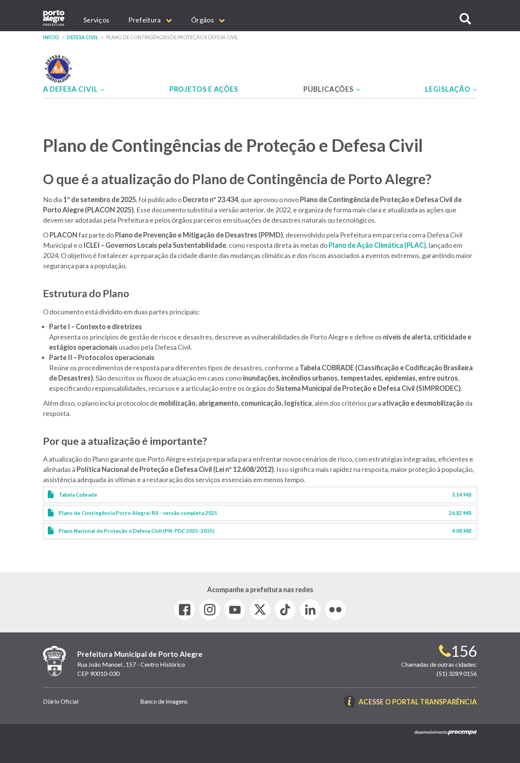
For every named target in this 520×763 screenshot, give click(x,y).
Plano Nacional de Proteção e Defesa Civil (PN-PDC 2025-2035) (136, 531)
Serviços (96, 20)
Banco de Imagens (164, 701)
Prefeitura (145, 20)
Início (51, 37)
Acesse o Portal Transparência (418, 702)
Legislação (448, 89)
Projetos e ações (203, 89)
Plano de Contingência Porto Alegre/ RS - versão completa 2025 (138, 513)
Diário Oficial (60, 701)
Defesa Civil (82, 37)
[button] (465, 19)
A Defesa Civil (71, 89)
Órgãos (203, 20)
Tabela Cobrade (78, 495)
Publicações (329, 89)
